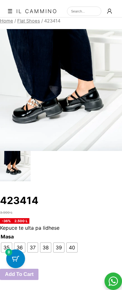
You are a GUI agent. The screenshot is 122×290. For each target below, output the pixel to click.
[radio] (6, 247)
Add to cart (19, 274)
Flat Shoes (28, 21)
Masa (7, 236)
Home (6, 21)
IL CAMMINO (37, 11)
